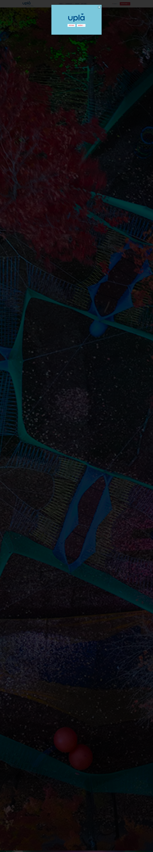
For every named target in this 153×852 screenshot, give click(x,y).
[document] (76, 426)
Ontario (71, 25)
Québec (80, 25)
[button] (99, 7)
